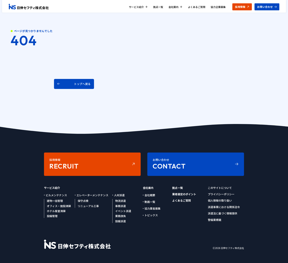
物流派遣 (120, 201)
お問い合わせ (265, 7)
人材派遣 (119, 195)
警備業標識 (214, 220)
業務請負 (120, 216)
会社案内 (173, 7)
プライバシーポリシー (221, 194)
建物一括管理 (55, 201)
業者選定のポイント (184, 194)
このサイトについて (220, 188)
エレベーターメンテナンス (92, 195)
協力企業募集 (218, 7)
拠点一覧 (158, 7)
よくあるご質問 (196, 7)
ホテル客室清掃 (56, 211)
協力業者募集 (152, 208)
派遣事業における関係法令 (224, 207)
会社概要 (149, 195)
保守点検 (83, 201)
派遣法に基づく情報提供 (222, 213)
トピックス (151, 215)
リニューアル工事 (88, 206)
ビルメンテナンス (56, 195)
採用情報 (240, 7)
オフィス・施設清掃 (59, 206)
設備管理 (52, 216)
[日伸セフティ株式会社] (29, 7)
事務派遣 (120, 206)
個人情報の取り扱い (220, 200)
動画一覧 (149, 202)
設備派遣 (120, 221)
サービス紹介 (136, 7)
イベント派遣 (123, 211)
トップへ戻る (82, 84)
